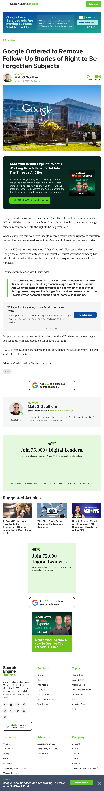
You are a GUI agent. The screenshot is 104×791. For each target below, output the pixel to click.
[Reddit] (23, 710)
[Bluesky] (11, 710)
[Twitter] (5, 710)
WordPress (42, 704)
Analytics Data (78, 704)
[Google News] (5, 704)
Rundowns (8, 748)
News (7, 371)
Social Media (43, 694)
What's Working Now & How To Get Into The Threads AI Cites (50, 643)
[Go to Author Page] (7, 77)
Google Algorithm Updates (15, 768)
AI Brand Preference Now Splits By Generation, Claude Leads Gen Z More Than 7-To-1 (17, 527)
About (75, 748)
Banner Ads (42, 753)
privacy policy (65, 483)
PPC (74, 699)
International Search (81, 689)
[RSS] (5, 717)
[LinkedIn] (11, 704)
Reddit (75, 709)
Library (6, 753)
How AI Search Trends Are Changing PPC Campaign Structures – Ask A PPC (85, 525)
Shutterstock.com (41, 363)
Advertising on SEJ (46, 744)
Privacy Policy (78, 763)
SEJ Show (7, 763)
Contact (75, 753)
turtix (25, 363)
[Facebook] (23, 704)
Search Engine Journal (61, 410)
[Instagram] (17, 710)
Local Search (78, 680)
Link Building (78, 675)
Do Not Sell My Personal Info (85, 768)
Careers (76, 758)
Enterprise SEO (79, 694)
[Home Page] (24, 4)
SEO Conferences (11, 773)
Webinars (7, 744)
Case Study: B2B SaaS (47, 748)
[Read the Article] (17, 510)
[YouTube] (17, 704)
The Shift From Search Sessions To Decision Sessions (50, 524)
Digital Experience (45, 699)
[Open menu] (6, 4)
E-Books (7, 758)
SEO (39, 680)
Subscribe (77, 744)
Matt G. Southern (27, 77)
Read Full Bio (16, 420)
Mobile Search (78, 685)
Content (41, 689)
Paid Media (42, 685)
